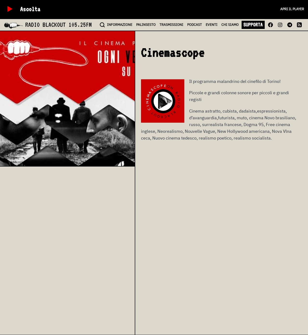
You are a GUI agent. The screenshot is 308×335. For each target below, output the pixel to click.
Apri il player (292, 9)
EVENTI (212, 24)
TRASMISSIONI (171, 24)
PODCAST (194, 24)
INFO (119, 24)
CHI (230, 24)
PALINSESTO (146, 24)
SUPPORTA (253, 24)
